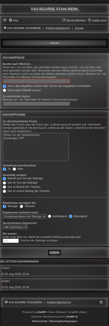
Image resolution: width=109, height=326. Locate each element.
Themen (29, 206)
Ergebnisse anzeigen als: (19, 202)
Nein (20, 168)
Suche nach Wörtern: (17, 63)
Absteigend (80, 216)
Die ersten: (10, 233)
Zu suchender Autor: (17, 96)
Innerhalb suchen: (15, 175)
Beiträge (12, 206)
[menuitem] (13, 21)
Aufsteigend (59, 216)
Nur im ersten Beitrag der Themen (28, 190)
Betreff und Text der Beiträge (25, 178)
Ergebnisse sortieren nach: (21, 212)
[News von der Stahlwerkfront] (35, 135)
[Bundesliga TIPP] (35, 138)
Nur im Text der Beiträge (22, 182)
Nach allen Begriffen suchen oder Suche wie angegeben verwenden (49, 85)
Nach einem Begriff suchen (24, 90)
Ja (9, 168)
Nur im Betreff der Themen (23, 186)
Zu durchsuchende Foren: (20, 121)
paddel (6, 281)
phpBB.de (72, 316)
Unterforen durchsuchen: (20, 165)
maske (6, 267)
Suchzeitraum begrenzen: (20, 222)
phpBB (41, 312)
